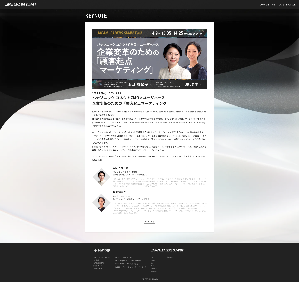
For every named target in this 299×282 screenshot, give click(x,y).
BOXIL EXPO (119, 264)
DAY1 (152, 263)
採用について (97, 266)
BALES (117, 267)
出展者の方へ (171, 257)
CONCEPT (154, 260)
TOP (152, 257)
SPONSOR (154, 269)
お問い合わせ (97, 269)
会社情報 (96, 260)
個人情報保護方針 (99, 263)
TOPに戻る (149, 221)
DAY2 (152, 266)
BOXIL (117, 257)
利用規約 (154, 272)
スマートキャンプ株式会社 (101, 257)
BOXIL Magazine (121, 260)
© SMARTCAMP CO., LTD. (149, 279)
